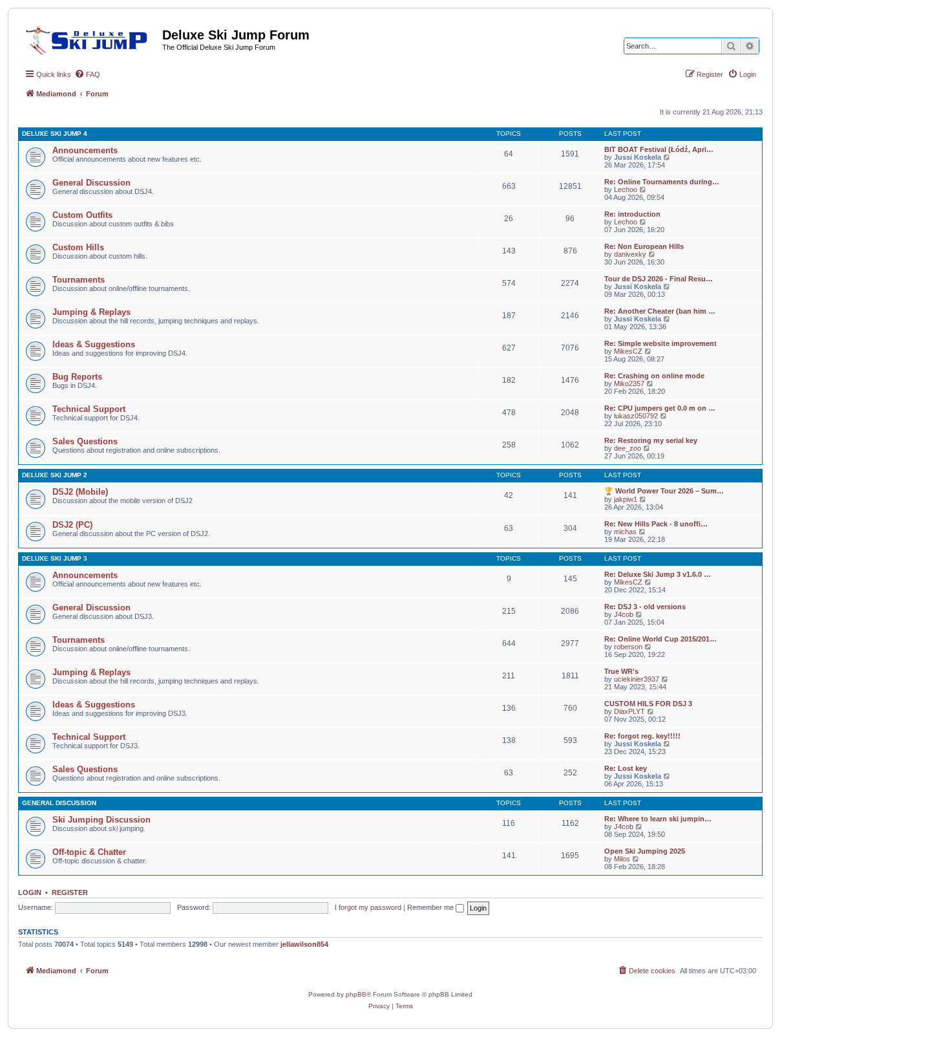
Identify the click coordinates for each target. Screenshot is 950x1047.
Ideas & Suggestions (93, 344)
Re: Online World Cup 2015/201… (660, 639)
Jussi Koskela (637, 157)
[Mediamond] (90, 38)
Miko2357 (629, 383)
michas (625, 531)
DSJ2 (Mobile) (80, 492)
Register (70, 892)
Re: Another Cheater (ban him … (659, 311)
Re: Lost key (625, 768)
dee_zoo (627, 448)
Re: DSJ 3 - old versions (645, 606)
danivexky (630, 254)
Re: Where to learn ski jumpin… (658, 819)
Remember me (431, 907)
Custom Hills (78, 247)
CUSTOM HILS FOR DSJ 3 (648, 703)
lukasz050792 (636, 416)
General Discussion (91, 183)
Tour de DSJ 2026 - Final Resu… (658, 279)
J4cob (623, 614)
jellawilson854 (304, 944)
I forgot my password (368, 907)
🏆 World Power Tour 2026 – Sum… (664, 491)
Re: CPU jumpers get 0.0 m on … (659, 408)
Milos (622, 859)
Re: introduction (632, 214)
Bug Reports (77, 377)
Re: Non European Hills (644, 246)
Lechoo (625, 189)
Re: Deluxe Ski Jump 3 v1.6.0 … (657, 574)
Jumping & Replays (91, 312)
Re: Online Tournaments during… (661, 182)
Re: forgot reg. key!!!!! (642, 736)
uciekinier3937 (636, 679)
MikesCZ (628, 351)
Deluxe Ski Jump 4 (54, 133)
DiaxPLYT (629, 711)
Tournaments (78, 280)
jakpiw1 (625, 499)
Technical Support (88, 409)
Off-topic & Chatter (89, 852)
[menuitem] (87, 74)
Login (29, 892)
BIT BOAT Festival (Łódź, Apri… (658, 149)
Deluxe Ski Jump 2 (54, 475)
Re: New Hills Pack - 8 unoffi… (656, 524)
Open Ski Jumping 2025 (644, 851)
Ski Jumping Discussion (101, 820)
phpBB (356, 994)
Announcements (85, 150)
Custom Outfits (82, 215)
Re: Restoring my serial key (650, 440)
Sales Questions (85, 441)
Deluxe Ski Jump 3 (54, 558)
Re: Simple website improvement (660, 343)
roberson (628, 647)
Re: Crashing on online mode (654, 376)
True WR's (621, 671)
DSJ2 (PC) (72, 525)
